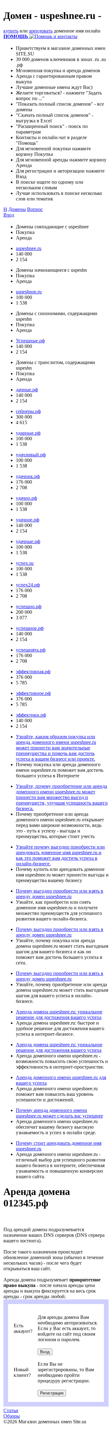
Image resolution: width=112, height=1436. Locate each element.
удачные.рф (28, 541)
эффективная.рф (33, 671)
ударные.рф (28, 433)
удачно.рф (26, 498)
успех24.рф (28, 584)
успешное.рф (30, 628)
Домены (17, 209)
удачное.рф (27, 519)
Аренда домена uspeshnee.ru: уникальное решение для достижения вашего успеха (59, 1014)
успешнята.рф (30, 649)
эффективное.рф (33, 693)
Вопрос (35, 209)
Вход (8, 214)
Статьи (10, 1410)
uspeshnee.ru (28, 248)
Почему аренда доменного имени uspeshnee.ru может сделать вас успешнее (59, 1113)
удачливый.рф (31, 454)
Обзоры (11, 1416)
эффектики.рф (31, 715)
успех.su (25, 563)
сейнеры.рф (28, 411)
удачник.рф (28, 476)
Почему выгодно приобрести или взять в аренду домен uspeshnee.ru (59, 893)
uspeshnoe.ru (29, 291)
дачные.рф (27, 389)
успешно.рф (28, 606)
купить (10, 30)
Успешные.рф (30, 340)
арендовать (41, 30)
